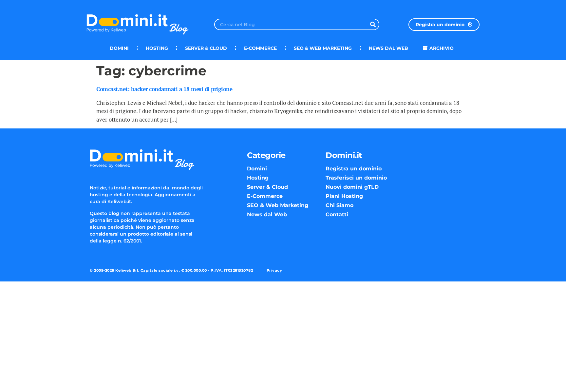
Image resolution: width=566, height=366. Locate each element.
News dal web (388, 48)
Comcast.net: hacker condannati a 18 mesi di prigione (164, 89)
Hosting (157, 48)
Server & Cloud (206, 48)
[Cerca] (373, 24)
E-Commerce (260, 48)
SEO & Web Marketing (323, 48)
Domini (119, 48)
